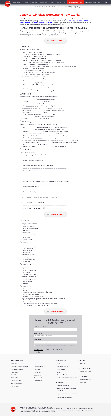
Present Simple (71, 21)
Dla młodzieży (38, 372)
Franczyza (83, 382)
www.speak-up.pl (29, 35)
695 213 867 (83, 363)
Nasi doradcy (61, 369)
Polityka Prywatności (63, 385)
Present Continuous (83, 21)
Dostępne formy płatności (64, 397)
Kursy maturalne (15, 386)
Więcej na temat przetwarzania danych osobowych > (49, 349)
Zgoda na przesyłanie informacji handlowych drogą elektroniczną (55, 345)
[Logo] (13, 411)
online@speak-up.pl (86, 379)
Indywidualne (14, 372)
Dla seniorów (38, 380)
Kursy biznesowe (16, 380)
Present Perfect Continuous (43, 22)
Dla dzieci (37, 369)
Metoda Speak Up (62, 366)
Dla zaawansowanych (17, 369)
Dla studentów (38, 375)
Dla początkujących (16, 363)
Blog (58, 372)
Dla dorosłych (38, 378)
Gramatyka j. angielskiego (50, 35)
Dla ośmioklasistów (39, 366)
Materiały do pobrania (63, 375)
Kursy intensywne (16, 375)
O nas (58, 363)
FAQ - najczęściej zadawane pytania (67, 377)
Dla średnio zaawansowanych (19, 366)
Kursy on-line (14, 377)
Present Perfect (25, 22)
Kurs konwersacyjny (16, 383)
